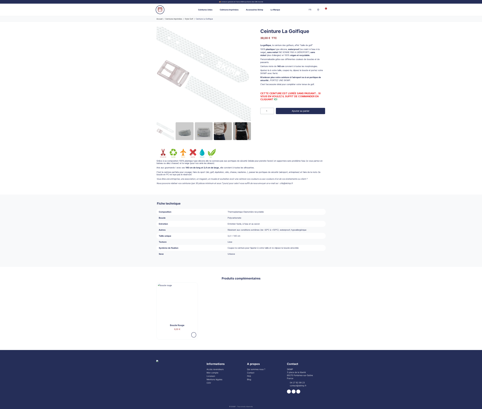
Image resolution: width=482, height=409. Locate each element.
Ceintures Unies (205, 10)
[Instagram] (294, 391)
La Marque (275, 10)
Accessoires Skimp (254, 10)
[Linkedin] (298, 391)
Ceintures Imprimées (229, 10)
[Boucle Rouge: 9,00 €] (177, 308)
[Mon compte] (321, 10)
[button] (314, 10)
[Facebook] (289, 391)
